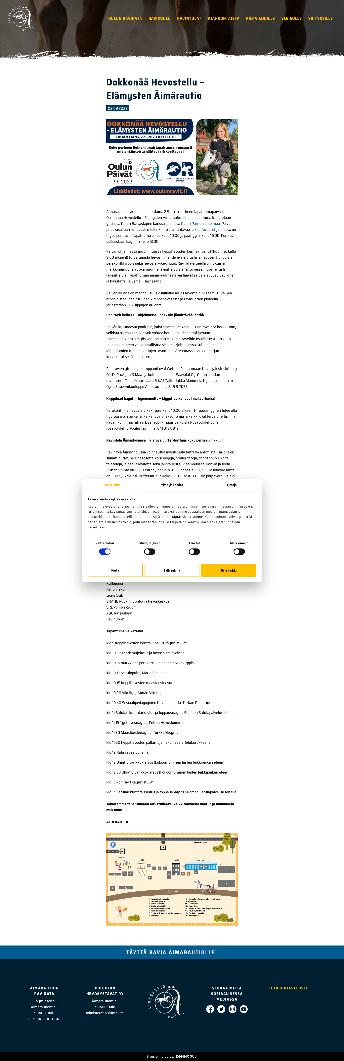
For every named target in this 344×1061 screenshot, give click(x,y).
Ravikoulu (160, 18)
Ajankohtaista (224, 18)
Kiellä (115, 570)
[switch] (149, 551)
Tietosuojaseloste (288, 988)
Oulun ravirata (125, 18)
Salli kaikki (228, 570)
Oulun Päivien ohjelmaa (200, 223)
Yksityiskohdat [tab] (172, 485)
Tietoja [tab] (232, 485)
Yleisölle (291, 18)
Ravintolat (189, 18)
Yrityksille (320, 18)
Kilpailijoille (260, 18)
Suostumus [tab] (112, 485)
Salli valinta (172, 570)
